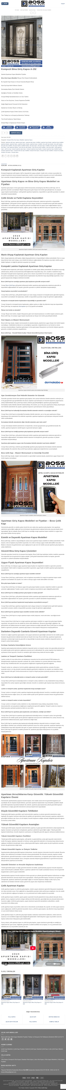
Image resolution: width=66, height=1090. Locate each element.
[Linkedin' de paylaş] (17, 156)
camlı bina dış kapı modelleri (38, 147)
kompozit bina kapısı (35, 150)
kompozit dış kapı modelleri (46, 150)
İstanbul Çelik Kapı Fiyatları (46, 1081)
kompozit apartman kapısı (7, 150)
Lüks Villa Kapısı (39, 1059)
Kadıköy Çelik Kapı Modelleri (49, 1083)
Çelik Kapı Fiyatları (19, 1049)
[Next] (65, 991)
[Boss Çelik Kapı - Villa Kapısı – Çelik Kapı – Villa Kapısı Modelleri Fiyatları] (33, 4)
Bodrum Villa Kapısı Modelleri (12, 1084)
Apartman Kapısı (32, 9)
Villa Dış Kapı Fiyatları (56, 1080)
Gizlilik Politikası (14, 1085)
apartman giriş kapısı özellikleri (33, 142)
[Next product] (31, 13)
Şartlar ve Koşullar (37, 1085)
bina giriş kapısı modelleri (44, 145)
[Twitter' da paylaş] (8, 156)
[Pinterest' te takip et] (11, 1039)
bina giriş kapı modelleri (6, 145)
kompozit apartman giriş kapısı (19, 149)
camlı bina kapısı (50, 147)
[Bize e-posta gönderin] (8, 1039)
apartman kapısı (14, 144)
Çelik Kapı (45, 1087)
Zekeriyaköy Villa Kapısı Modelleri (18, 1083)
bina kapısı (3, 147)
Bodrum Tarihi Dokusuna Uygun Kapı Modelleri (36, 1084)
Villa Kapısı (4, 1059)
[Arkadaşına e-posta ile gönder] (11, 156)
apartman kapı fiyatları (46, 142)
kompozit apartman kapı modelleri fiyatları (52, 149)
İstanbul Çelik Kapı (42, 1049)
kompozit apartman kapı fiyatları (34, 149)
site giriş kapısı (15, 152)
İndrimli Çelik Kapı (31, 1049)
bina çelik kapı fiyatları (48, 144)
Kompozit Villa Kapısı (15, 1059)
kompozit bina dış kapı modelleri (21, 150)
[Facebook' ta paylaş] (5, 156)
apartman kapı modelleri (57, 142)
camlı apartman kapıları (12, 147)
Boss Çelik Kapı (10, 285)
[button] (5, 3)
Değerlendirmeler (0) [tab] (14, 165)
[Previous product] (34, 13)
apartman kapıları (5, 144)
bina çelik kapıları (58, 144)
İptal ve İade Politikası (50, 1085)
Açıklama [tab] (4, 165)
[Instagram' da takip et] (2, 1039)
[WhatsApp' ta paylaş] (2, 156)
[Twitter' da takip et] (5, 1039)
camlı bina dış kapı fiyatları (25, 147)
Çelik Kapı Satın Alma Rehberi (23, 1080)
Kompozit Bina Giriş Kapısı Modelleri (44, 9)
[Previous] (1, 991)
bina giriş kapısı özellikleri (56, 145)
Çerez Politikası (25, 1085)
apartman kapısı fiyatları (24, 144)
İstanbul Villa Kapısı (27, 1059)
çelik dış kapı (8, 149)
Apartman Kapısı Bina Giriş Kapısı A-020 (54, 1003)
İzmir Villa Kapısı (34, 1083)
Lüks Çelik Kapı (53, 1049)
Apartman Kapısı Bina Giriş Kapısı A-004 (10, 1003)
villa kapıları (22, 306)
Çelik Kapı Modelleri (24, 9)
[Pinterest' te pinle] (14, 156)
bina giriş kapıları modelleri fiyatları (21, 145)
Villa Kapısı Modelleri (51, 1059)
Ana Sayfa (17, 9)
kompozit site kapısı (6, 152)
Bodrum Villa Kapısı (56, 1084)
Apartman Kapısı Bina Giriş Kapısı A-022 (32, 1003)
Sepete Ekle (16, 133)
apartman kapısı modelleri (36, 144)
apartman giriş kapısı (20, 142)
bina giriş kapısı (33, 145)
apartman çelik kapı (10, 142)
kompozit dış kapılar (58, 150)
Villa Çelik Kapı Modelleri (41, 1080)
